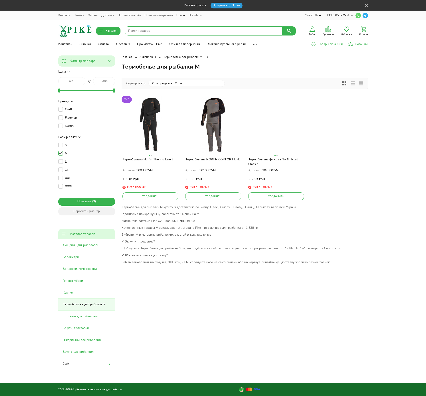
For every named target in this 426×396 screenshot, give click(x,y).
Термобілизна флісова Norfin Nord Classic (273, 161)
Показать (84, 201)
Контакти (64, 15)
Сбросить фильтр (86, 211)
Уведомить (150, 196)
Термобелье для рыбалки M (182, 57)
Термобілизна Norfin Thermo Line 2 (148, 159)
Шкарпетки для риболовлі (82, 340)
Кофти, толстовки (76, 328)
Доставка (107, 15)
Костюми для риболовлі (80, 316)
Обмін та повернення (158, 15)
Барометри (71, 257)
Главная (127, 57)
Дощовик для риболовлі (80, 245)
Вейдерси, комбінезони (80, 269)
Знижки (79, 15)
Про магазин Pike (129, 15)
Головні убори (73, 281)
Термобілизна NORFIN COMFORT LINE (213, 159)
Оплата (93, 15)
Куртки (68, 292)
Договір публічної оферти (227, 44)
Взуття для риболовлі (78, 352)
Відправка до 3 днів (226, 5)
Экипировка (148, 57)
